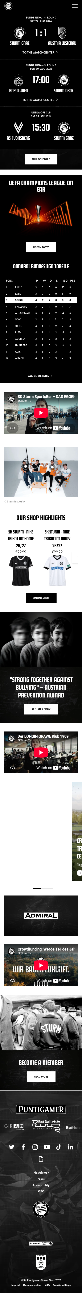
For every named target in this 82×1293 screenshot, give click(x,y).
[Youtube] (47, 1147)
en (45, 1229)
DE (37, 1229)
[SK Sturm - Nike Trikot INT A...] (52, 467)
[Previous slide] (5, 557)
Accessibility (41, 1185)
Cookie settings (62, 1285)
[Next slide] (77, 557)
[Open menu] (75, 6)
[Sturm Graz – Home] (8, 6)
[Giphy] (41, 1159)
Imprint (15, 1285)
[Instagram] (35, 1147)
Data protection (32, 1285)
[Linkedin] (70, 1147)
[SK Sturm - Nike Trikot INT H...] (25, 466)
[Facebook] (23, 1147)
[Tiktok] (58, 1147)
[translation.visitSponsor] (41, 1243)
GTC (41, 1191)
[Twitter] (11, 1147)
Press (41, 1178)
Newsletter (41, 1172)
